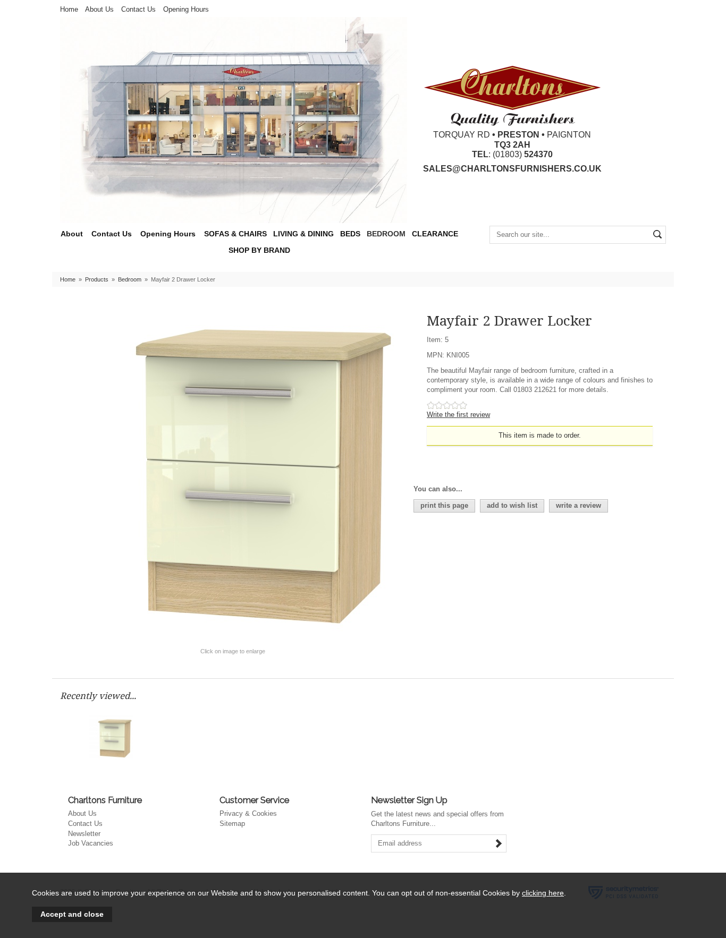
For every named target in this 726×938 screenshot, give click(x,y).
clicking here (543, 893)
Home (69, 9)
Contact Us (138, 9)
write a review (578, 505)
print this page (444, 505)
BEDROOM (386, 234)
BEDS (350, 234)
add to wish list (512, 505)
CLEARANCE (435, 234)
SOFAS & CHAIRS (235, 234)
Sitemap (232, 824)
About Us (99, 9)
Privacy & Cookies (248, 813)
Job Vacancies (90, 843)
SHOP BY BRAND (259, 250)
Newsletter (84, 834)
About (72, 234)
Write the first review (458, 415)
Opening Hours (186, 9)
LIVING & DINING (303, 234)
